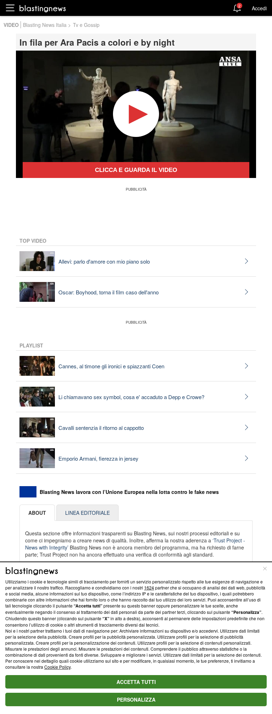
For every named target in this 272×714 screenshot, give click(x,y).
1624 (149, 588)
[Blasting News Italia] (42, 8)
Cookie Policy (57, 667)
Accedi (259, 8)
